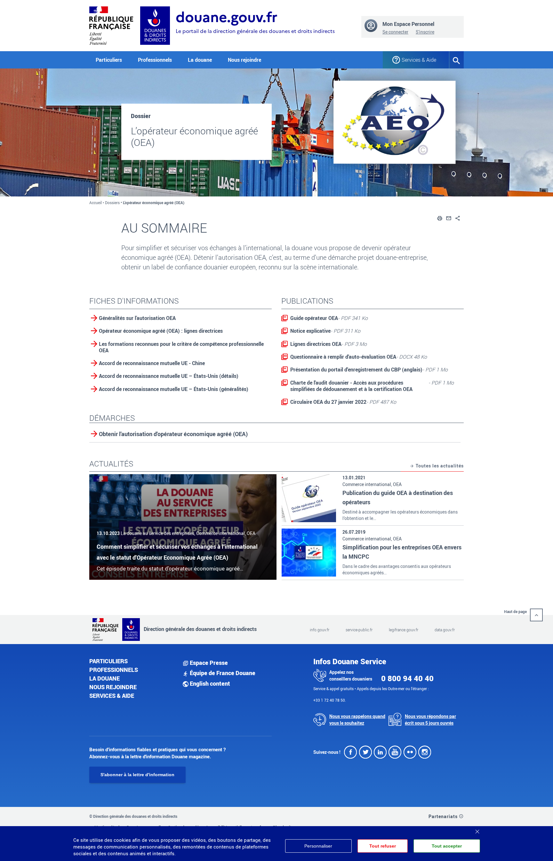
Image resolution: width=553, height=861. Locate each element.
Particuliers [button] (109, 59)
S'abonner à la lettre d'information (137, 774)
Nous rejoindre (244, 59)
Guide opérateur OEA (329, 318)
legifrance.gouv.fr (403, 629)
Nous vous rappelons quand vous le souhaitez (357, 719)
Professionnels (113, 670)
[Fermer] (477, 829)
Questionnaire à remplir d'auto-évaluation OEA (358, 357)
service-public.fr (359, 629)
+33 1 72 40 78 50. (329, 700)
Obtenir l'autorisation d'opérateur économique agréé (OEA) (173, 434)
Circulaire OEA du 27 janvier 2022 (343, 402)
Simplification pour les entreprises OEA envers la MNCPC (401, 551)
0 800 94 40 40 (407, 678)
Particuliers (108, 661)
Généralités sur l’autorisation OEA (137, 318)
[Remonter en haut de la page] (536, 615)
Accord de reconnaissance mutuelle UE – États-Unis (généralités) (173, 389)
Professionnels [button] (155, 59)
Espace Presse (208, 662)
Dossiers (112, 202)
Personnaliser (318, 846)
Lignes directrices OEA (328, 344)
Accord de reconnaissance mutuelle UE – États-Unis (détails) (168, 376)
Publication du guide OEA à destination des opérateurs (397, 497)
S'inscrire (425, 32)
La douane (104, 678)
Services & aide (111, 695)
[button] (440, 217)
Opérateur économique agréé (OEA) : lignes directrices (161, 331)
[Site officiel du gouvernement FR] (111, 24)
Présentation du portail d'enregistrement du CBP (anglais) (369, 369)
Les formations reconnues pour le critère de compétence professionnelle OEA (181, 347)
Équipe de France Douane (221, 673)
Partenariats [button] (444, 816)
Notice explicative (325, 331)
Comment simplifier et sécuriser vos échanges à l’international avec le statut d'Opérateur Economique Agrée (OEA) (177, 552)
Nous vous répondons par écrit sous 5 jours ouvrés (430, 719)
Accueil (95, 202)
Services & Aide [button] (419, 59)
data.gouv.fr (445, 629)
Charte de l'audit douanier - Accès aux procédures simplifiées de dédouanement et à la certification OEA (372, 385)
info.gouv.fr (319, 629)
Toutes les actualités (439, 466)
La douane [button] (200, 59)
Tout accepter (447, 846)
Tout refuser (382, 846)
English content (209, 683)
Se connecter (395, 32)
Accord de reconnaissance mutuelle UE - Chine (152, 363)
